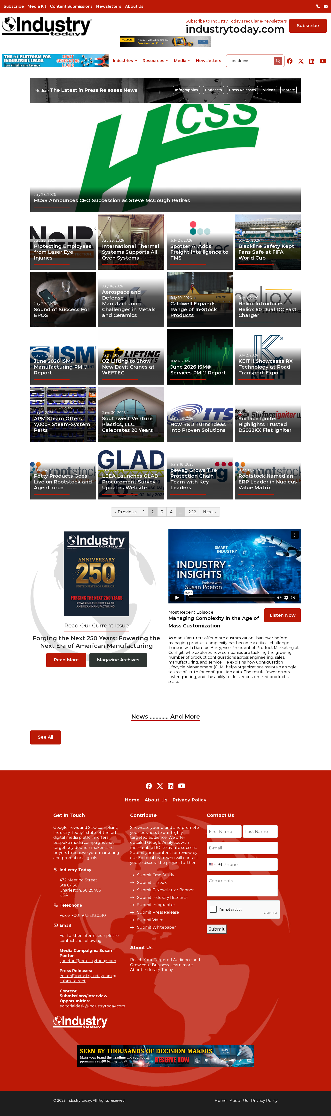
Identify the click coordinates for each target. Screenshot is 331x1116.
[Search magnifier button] (278, 61)
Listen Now (283, 615)
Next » (210, 512)
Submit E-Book (152, 882)
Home (132, 800)
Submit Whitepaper (156, 927)
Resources (153, 60)
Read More (66, 660)
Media (180, 60)
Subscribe (14, 6)
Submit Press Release (158, 912)
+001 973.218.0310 (88, 915)
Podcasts (213, 90)
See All (45, 737)
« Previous (125, 512)
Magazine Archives (118, 660)
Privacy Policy (189, 800)
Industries (123, 60)
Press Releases (242, 90)
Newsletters (108, 6)
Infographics (186, 90)
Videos (269, 90)
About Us (134, 6)
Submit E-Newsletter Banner (165, 890)
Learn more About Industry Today (161, 967)
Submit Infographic (156, 904)
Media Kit (37, 6)
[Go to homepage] (47, 26)
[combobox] (214, 864)
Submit (217, 929)
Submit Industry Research (162, 897)
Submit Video (150, 920)
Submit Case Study (155, 875)
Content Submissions (71, 6)
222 (193, 512)
